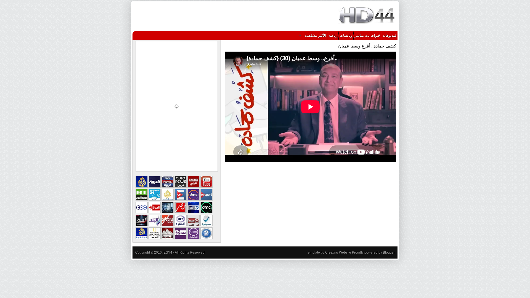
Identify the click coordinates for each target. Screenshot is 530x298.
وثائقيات (346, 35)
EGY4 (167, 252)
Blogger (389, 252)
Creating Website (338, 252)
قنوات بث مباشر (367, 35)
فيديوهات (389, 35)
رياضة (332, 35)
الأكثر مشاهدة (315, 35)
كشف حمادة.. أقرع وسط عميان (367, 46)
